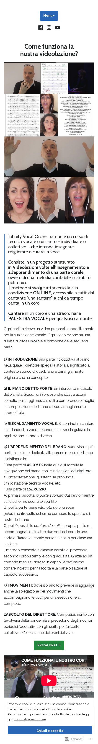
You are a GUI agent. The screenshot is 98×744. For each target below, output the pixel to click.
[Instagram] (49, 27)
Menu (50, 15)
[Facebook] (41, 27)
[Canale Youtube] (56, 27)
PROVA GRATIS (49, 645)
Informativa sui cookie (30, 719)
